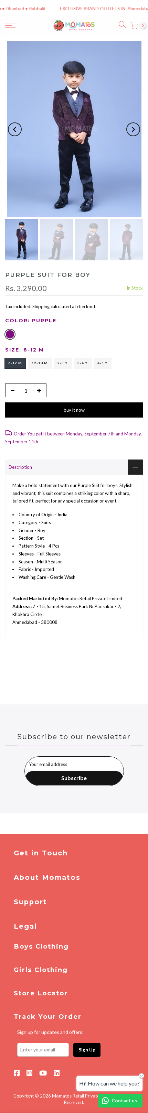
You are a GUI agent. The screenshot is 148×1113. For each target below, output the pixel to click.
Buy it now (74, 410)
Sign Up (86, 1049)
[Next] (133, 129)
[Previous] (15, 129)
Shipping (41, 306)
